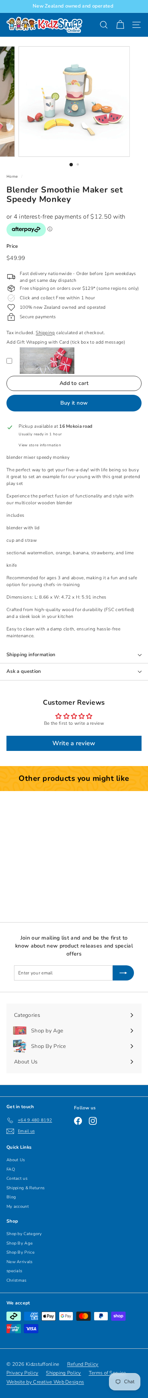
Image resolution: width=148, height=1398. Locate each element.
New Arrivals (19, 1262)
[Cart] (120, 25)
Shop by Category (24, 1234)
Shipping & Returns (25, 1188)
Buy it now (74, 403)
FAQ (10, 1169)
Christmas (16, 1280)
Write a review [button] (73, 743)
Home (12, 176)
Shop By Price (20, 1252)
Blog (11, 1197)
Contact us (16, 1178)
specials (14, 1271)
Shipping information (30, 654)
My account (17, 1206)
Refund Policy (83, 1364)
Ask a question (23, 671)
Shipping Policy (63, 1373)
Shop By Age (19, 1243)
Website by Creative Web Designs (45, 1382)
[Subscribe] (123, 972)
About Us (15, 1160)
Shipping (45, 333)
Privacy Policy (22, 1373)
